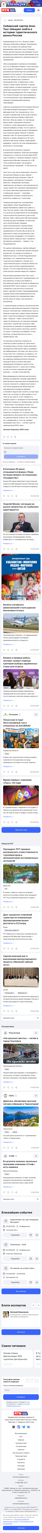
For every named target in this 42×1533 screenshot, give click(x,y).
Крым (5, 927)
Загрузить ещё (21, 830)
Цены (15, 1132)
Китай (5, 990)
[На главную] (9, 10)
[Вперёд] (38, 1305)
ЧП (6, 889)
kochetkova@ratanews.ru (21, 1477)
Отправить (21, 1397)
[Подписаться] (36, 714)
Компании (21, 1469)
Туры (7, 754)
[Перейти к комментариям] (11, 437)
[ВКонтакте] (28, 1427)
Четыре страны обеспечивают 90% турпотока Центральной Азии (15, 1358)
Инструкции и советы (21, 1453)
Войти (29, 10)
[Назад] (34, 1305)
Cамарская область (11, 751)
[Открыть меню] (38, 10)
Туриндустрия (21, 1443)
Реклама (21, 1466)
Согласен (21, 1528)
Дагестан (6, 886)
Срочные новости (11, 930)
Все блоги (21, 1332)
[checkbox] (4, 1402)
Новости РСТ (7, 843)
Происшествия (21, 1456)
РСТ (21, 1437)
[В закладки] (8, 437)
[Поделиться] (15, 437)
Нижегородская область (12, 1066)
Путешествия (8, 1026)
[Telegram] (23, 1427)
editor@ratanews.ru (21, 1498)
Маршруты (22, 993)
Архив (10, 20)
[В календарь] (30, 1235)
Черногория (7, 1129)
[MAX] (19, 1427)
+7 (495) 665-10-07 (21, 1483)
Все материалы (21, 1433)
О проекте (21, 1459)
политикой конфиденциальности (18, 1405)
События (21, 1450)
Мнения (21, 1440)
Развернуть (7, 490)
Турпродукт (9, 993)
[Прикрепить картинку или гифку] (21, 452)
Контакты (21, 1462)
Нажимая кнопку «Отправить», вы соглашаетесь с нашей (18, 1403)
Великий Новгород (10, 1171)
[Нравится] (4, 437)
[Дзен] (14, 1427)
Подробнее (15, 1235)
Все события (21, 1291)
